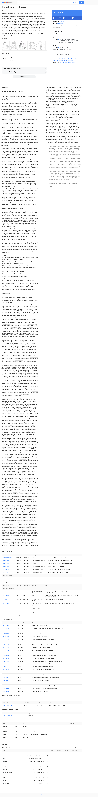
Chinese (62, 21)
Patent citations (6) (59, 58)
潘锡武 (61, 23)
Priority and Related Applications (65, 60)
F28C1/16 (6, 57)
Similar (74, 17)
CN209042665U (6, 666)
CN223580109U (6, 669)
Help (67, 794)
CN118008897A (6, 655)
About (31, 794)
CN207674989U (6, 566)
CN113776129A (6, 639)
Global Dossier (67, 62)
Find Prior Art (67, 17)
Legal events (72, 58)
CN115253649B (6, 595)
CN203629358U (6, 560)
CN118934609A (6, 608)
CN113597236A (6, 663)
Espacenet (61, 62)
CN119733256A (6, 647)
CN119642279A (6, 636)
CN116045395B (6, 685)
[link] (24, 57)
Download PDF (57, 17)
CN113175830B (6, 625)
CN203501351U (6, 680)
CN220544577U (6, 644)
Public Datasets (47, 794)
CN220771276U (6, 677)
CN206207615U (6, 672)
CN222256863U (6, 691)
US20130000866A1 (7, 557)
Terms (54, 794)
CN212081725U (6, 683)
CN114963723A (6, 658)
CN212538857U (6, 572)
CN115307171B (6, 599)
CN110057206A (6, 569)
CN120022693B (6, 610)
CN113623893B (6, 591)
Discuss (73, 62)
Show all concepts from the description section (13, 786)
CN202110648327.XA (7, 705)
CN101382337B (6, 633)
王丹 (65, 23)
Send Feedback (38, 794)
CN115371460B (6, 603)
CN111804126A (6, 628)
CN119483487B (6, 688)
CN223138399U (6, 661)
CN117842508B (6, 642)
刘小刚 (58, 23)
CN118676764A (6, 650)
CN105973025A (6, 563)
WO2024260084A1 (7, 653)
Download (71, 747)
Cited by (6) (66, 58)
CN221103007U (6, 674)
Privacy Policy (61, 794)
